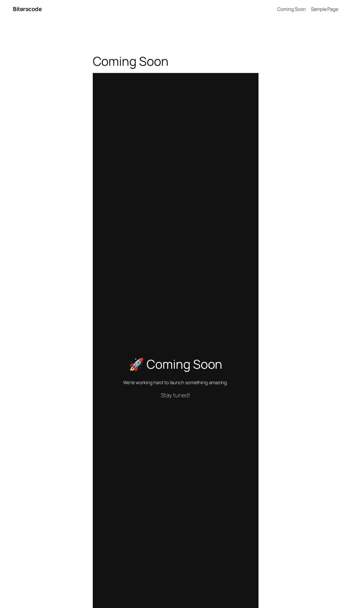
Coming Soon (291, 9)
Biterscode (27, 9)
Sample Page (324, 9)
